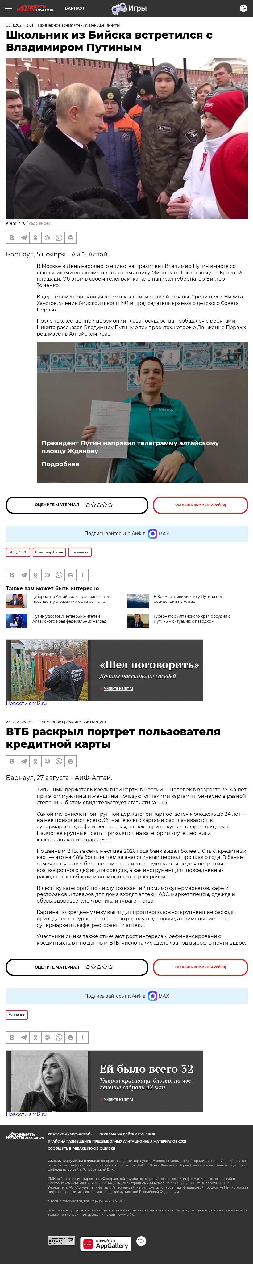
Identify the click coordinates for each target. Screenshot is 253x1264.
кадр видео (40, 223)
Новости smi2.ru (26, 703)
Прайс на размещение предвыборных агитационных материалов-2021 (117, 1141)
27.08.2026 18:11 (20, 722)
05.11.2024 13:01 (19, 25)
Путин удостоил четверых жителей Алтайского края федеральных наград (69, 619)
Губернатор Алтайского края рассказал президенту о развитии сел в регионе (70, 599)
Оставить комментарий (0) (200, 505)
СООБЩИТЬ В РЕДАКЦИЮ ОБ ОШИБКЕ (81, 1149)
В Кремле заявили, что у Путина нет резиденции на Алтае (188, 599)
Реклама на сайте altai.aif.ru (127, 1134)
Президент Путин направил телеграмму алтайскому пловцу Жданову (130, 447)
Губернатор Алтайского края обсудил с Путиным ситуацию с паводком (192, 619)
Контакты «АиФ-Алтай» (70, 1134)
